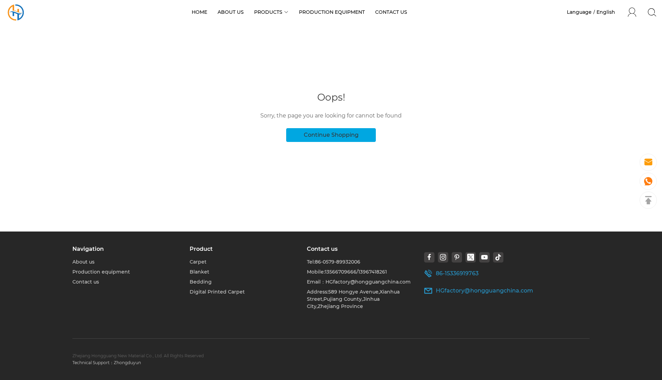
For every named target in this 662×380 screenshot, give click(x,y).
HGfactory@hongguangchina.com (484, 290)
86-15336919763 (457, 273)
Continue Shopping (331, 135)
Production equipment (101, 272)
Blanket (199, 272)
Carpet (198, 262)
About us (83, 262)
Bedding (201, 282)
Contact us (85, 282)
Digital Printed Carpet (217, 292)
